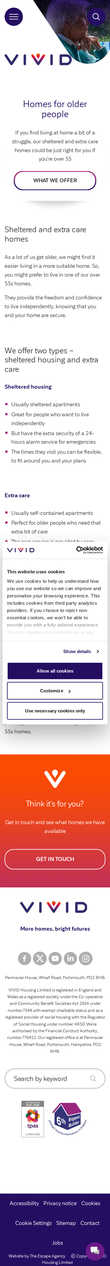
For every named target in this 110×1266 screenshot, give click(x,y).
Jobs (57, 1243)
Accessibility (24, 1203)
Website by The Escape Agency (37, 1256)
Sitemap (66, 1223)
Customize (51, 690)
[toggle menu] (14, 17)
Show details (77, 651)
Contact (90, 1223)
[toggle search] (96, 17)
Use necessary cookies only (55, 710)
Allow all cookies (55, 670)
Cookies (90, 1203)
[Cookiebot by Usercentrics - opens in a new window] (77, 550)
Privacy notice (60, 1203)
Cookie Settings (33, 1223)
